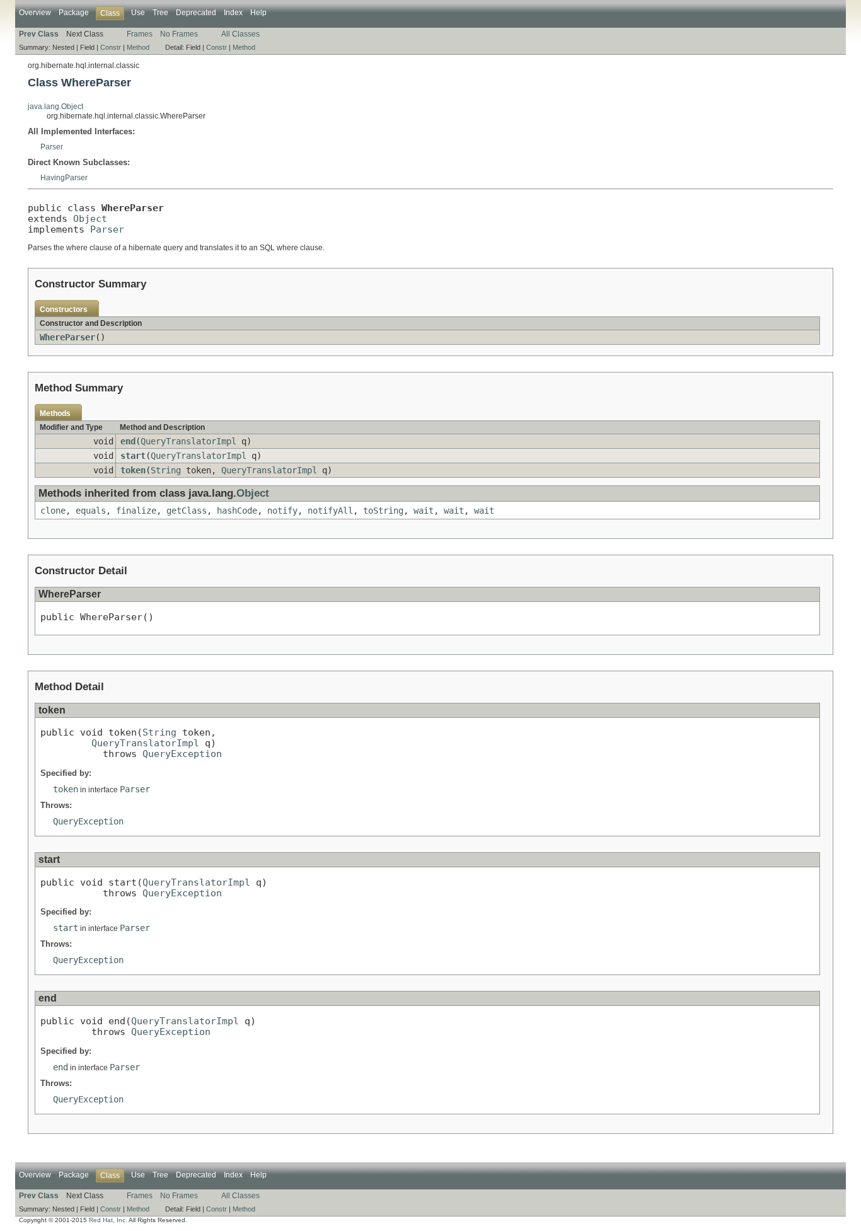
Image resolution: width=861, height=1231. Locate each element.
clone (53, 511)
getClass (186, 511)
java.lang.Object (55, 106)
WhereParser (67, 337)
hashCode (237, 511)
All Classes (240, 34)
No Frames (179, 34)
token (133, 470)
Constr (110, 47)
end (128, 441)
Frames (140, 34)
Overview (35, 12)
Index (233, 12)
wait (423, 511)
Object (90, 218)
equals (91, 511)
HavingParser (64, 177)
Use (138, 12)
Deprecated (196, 12)
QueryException (182, 753)
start (133, 456)
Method (138, 47)
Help (258, 12)
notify (282, 511)
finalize (136, 511)
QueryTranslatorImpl (188, 441)
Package (74, 12)
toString (383, 511)
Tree (160, 12)
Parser (51, 146)
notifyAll (330, 511)
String (166, 470)
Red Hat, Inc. (108, 1220)
